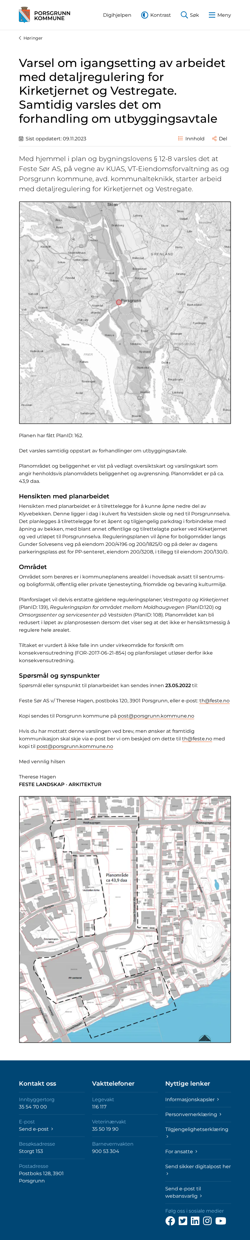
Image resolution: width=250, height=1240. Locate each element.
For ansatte (179, 1151)
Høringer (33, 38)
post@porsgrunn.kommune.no (156, 716)
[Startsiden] (44, 15)
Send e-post (34, 1129)
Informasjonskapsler (190, 1099)
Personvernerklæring (191, 1114)
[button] (117, 15)
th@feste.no (214, 701)
